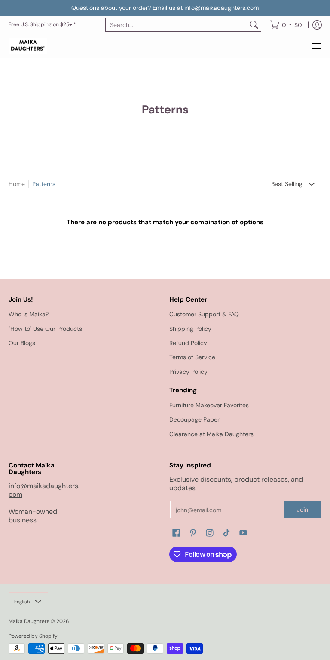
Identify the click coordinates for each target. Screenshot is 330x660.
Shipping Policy (190, 329)
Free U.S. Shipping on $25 (39, 24)
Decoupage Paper (194, 419)
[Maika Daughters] (28, 46)
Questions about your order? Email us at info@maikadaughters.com (165, 8)
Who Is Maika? (29, 314)
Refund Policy (188, 343)
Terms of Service (192, 357)
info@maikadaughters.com (44, 490)
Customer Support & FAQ (204, 314)
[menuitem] (286, 25)
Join (302, 509)
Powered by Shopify (33, 635)
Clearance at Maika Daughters (211, 434)
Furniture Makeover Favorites (209, 405)
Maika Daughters (29, 621)
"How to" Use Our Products (45, 329)
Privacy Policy (188, 372)
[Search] (254, 24)
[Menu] (316, 46)
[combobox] (176, 24)
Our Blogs (22, 343)
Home (17, 184)
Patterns (43, 184)
